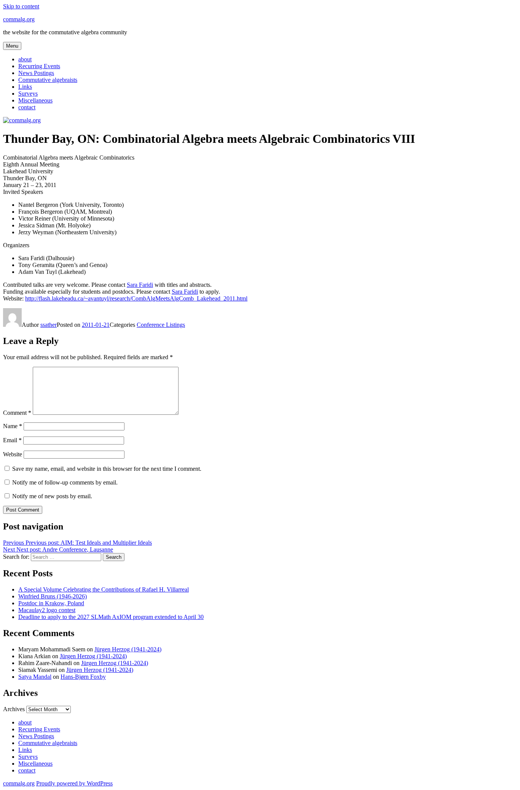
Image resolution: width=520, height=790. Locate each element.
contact (26, 107)
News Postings (36, 73)
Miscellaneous (35, 100)
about (25, 59)
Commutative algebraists (47, 80)
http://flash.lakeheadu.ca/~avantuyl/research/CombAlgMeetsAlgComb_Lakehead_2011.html (136, 298)
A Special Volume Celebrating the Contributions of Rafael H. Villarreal (103, 589)
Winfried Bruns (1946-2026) (52, 596)
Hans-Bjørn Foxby (83, 676)
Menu (12, 46)
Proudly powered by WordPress (74, 783)
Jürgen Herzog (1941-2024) (127, 649)
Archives (14, 709)
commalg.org (19, 19)
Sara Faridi (140, 284)
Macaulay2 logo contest (46, 610)
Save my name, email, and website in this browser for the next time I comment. (106, 468)
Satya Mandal (34, 676)
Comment (17, 412)
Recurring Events (39, 66)
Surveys (28, 93)
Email (12, 440)
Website (12, 454)
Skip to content (21, 6)
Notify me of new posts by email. (52, 496)
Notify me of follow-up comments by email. (65, 482)
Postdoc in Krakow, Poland (51, 603)
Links (25, 86)
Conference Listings (161, 324)
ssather (48, 324)
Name (12, 426)
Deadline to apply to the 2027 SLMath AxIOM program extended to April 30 (111, 617)
